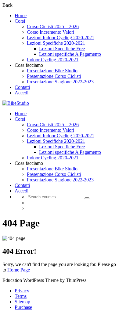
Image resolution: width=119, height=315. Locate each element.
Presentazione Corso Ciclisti (54, 76)
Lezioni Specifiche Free (62, 48)
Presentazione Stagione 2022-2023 (60, 81)
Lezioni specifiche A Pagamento (70, 54)
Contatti (22, 87)
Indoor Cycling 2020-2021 (52, 59)
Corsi (20, 21)
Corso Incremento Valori (50, 32)
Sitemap (22, 301)
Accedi (21, 92)
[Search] (87, 198)
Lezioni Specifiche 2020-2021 (56, 43)
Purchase (23, 307)
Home (21, 15)
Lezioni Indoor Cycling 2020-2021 (60, 37)
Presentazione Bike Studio (52, 70)
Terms (21, 296)
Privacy (22, 290)
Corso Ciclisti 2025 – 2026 (53, 26)
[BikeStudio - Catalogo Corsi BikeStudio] (15, 103)
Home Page (18, 269)
